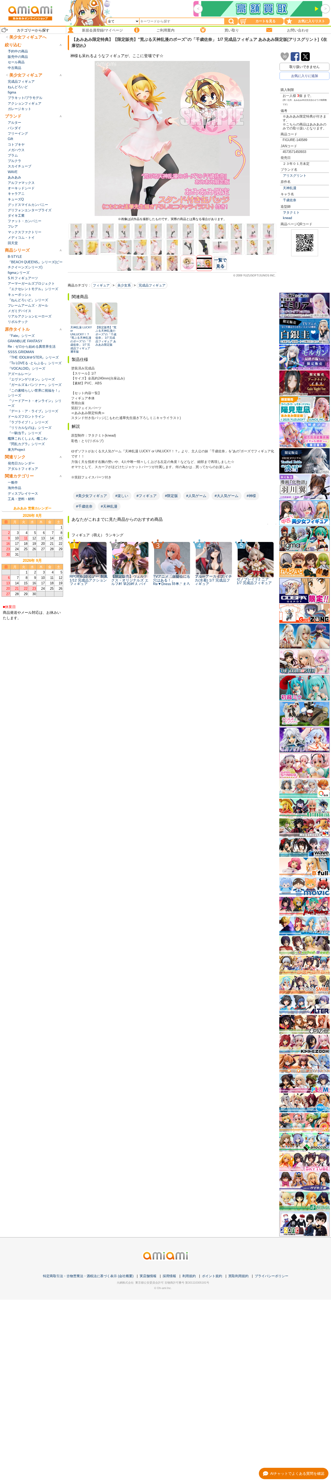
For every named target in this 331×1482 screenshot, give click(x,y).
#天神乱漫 (109, 506)
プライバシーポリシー (271, 1276)
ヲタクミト (291, 212)
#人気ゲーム (196, 496)
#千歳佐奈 (84, 506)
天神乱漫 (289, 188)
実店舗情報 (148, 1276)
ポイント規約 (212, 1276)
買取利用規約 (238, 1276)
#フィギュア (147, 496)
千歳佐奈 (289, 200)
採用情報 (169, 1276)
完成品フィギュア (152, 285)
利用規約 (189, 1276)
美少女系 (124, 285)
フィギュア (101, 285)
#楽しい (121, 496)
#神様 (251, 496)
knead (287, 218)
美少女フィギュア (25, 75)
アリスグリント (294, 175)
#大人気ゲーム (226, 496)
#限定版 (171, 496)
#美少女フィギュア (91, 496)
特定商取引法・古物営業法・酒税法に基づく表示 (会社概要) (88, 1276)
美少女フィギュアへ (28, 37)
